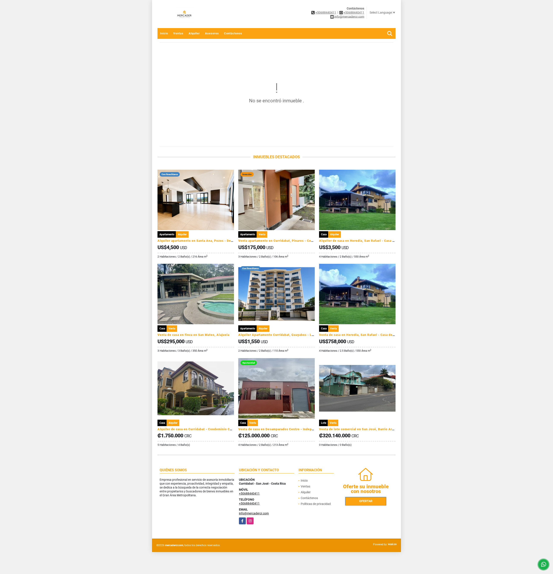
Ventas (178, 33)
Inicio (164, 33)
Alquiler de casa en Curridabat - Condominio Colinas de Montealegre (211, 429)
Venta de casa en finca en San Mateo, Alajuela (193, 335)
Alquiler (194, 33)
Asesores (212, 33)
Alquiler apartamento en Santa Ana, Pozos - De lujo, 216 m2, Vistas (210, 240)
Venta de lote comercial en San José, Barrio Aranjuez (360, 429)
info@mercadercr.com (254, 513)
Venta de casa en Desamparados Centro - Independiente (282, 429)
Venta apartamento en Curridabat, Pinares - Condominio (282, 240)
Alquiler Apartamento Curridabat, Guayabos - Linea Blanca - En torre (291, 335)
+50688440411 (325, 12)
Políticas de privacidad (316, 504)
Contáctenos (233, 33)
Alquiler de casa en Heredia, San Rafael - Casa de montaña (364, 240)
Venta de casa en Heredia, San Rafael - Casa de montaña (363, 335)
